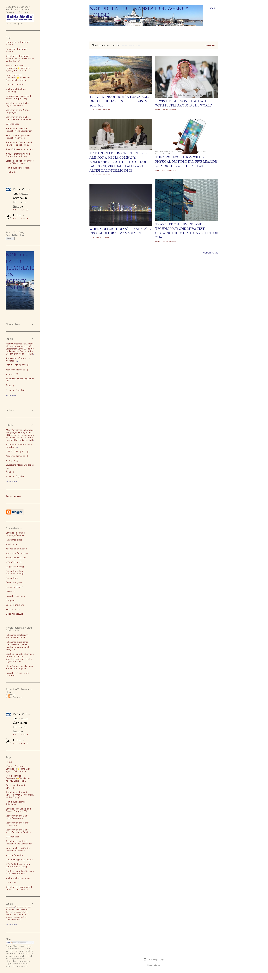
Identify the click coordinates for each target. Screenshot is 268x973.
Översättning (12, 578)
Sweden (9, 914)
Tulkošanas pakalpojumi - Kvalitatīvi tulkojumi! (18, 636)
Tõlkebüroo (11, 591)
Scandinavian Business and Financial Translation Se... (19, 143)
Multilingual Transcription (18, 168)
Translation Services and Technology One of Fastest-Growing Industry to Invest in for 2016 (186, 230)
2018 (17, 365)
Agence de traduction (16, 548)
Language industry (20, 912)
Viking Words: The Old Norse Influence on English (19, 667)
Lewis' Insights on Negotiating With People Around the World (183, 103)
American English (15, 390)
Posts (13, 694)
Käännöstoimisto (14, 562)
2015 (9, 365)
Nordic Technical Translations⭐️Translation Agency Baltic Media (18, 77)
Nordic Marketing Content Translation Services (18, 136)
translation (10, 907)
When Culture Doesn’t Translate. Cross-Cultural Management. (120, 231)
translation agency (22, 909)
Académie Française (16, 369)
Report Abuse (13, 496)
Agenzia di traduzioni (16, 557)
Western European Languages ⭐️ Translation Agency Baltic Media (18, 68)
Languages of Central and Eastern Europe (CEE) (18, 97)
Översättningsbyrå (14, 582)
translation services (23, 907)
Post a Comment (103, 110)
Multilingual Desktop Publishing (16, 90)
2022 (25, 365)
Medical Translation (15, 84)
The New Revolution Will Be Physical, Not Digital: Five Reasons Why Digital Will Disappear (186, 161)
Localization (11, 172)
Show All (210, 45)
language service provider (16, 917)
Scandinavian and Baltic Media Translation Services (18, 118)
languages (10, 909)
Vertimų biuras (13, 609)
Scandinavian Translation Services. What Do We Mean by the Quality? (20, 58)
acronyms (11, 374)
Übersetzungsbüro (15, 605)
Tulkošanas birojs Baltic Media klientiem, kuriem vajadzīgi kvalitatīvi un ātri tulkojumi (18, 646)
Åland (9, 385)
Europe (8, 912)
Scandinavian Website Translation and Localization (19, 129)
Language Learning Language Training (15, 534)
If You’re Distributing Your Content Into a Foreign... (18, 155)
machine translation (21, 914)
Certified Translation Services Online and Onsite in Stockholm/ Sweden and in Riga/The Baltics (20, 658)
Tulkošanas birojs (14, 540)
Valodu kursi (11, 544)
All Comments (17, 697)
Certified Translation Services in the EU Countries (20, 162)
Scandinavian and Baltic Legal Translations (17, 104)
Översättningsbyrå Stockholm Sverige (15, 572)
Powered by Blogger (156, 960)
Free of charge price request (19, 149)
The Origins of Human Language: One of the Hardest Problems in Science (119, 100)
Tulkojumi (10, 600)
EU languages (12, 124)
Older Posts (210, 253)
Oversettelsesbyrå (14, 587)
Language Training (15, 566)
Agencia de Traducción (17, 553)
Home (93, 29)
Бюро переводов (14, 614)
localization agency (13, 919)
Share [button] (91, 110)
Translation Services (15, 596)
